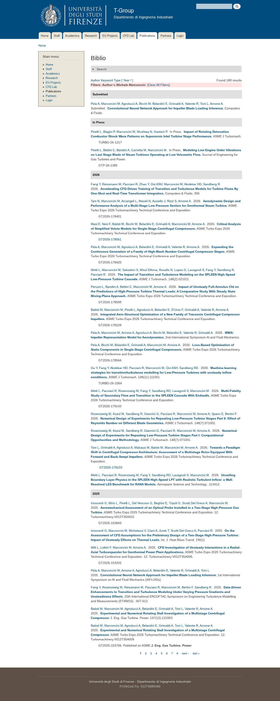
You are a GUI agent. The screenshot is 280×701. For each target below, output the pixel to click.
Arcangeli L (129, 201)
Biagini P (109, 131)
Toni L (204, 103)
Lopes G (180, 270)
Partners (166, 35)
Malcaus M (141, 447)
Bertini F (230, 414)
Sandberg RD (188, 368)
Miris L (113, 503)
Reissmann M (111, 184)
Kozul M (118, 414)
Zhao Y (144, 184)
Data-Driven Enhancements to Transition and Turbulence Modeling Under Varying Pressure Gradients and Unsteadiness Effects (166, 592)
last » (196, 653)
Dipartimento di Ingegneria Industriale (164, 681)
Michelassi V (137, 530)
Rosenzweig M (128, 391)
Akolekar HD (192, 184)
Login (180, 35)
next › (185, 653)
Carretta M (138, 150)
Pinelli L (96, 131)
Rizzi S (172, 201)
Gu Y (94, 368)
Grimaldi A (176, 103)
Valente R (191, 103)
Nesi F (106, 224)
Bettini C (109, 150)
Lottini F (105, 547)
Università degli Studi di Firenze (111, 681)
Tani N (95, 201)
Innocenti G (99, 503)
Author (95, 80)
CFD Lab (128, 35)
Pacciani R (130, 184)
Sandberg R (211, 184)
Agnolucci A (129, 103)
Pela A (95, 103)
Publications (147, 35)
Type (117, 80)
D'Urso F (177, 309)
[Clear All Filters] (158, 85)
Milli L (95, 547)
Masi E (95, 224)
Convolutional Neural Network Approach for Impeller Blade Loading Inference (165, 108)
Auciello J (158, 201)
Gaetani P (160, 131)
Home (44, 35)
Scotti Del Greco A (194, 503)
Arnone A (216, 103)
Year (126, 80)
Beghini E (160, 503)
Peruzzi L (97, 286)
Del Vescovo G (142, 503)
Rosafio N (166, 270)
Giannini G (151, 414)
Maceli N (145, 201)
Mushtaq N (144, 131)
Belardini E (159, 103)
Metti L (95, 270)
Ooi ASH (156, 184)
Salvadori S (130, 270)
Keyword (107, 80)
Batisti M (118, 224)
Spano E (217, 414)
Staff (57, 35)
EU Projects (110, 35)
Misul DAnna (148, 270)
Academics (72, 35)
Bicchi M (145, 103)
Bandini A (123, 150)
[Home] (72, 16)
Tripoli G (174, 503)
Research (91, 35)
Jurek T (164, 530)
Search (102, 69)
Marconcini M (110, 103)
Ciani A (152, 530)
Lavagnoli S (196, 270)
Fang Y (95, 184)
